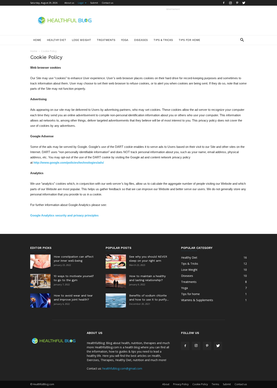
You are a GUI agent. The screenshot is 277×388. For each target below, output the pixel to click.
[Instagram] (230, 3)
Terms (215, 384)
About (165, 384)
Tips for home (189, 40)
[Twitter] (244, 3)
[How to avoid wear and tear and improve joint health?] (40, 300)
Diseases (141, 40)
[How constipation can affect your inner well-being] (40, 262)
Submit (94, 2)
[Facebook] (224, 3)
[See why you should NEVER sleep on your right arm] (116, 262)
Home (37, 40)
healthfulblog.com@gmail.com (122, 368)
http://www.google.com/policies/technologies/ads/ (68, 162)
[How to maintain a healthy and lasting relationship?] (116, 281)
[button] (242, 40)
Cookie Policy (200, 384)
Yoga (124, 40)
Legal (81, 2)
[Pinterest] (237, 3)
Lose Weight (81, 40)
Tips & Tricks (163, 40)
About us (69, 2)
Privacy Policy (181, 384)
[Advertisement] (173, 20)
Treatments (106, 40)
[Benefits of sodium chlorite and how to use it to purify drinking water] (116, 300)
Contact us (107, 2)
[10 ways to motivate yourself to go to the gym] (40, 281)
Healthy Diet (56, 40)
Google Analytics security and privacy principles (64, 215)
